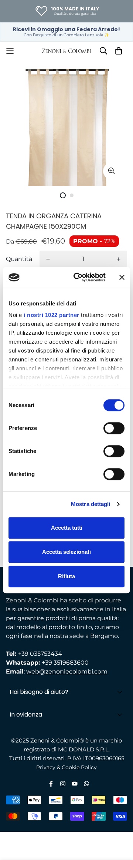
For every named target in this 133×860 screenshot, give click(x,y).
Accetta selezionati (66, 552)
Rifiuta (66, 576)
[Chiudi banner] (122, 277)
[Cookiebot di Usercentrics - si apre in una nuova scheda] (78, 277)
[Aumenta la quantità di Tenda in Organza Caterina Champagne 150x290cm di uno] (118, 259)
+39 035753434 (40, 653)
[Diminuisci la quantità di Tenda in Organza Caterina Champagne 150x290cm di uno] (48, 259)
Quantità (19, 258)
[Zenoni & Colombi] (66, 50)
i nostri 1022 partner (51, 315)
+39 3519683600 (65, 662)
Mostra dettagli (90, 504)
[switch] (114, 428)
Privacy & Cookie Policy (66, 767)
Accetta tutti (66, 528)
